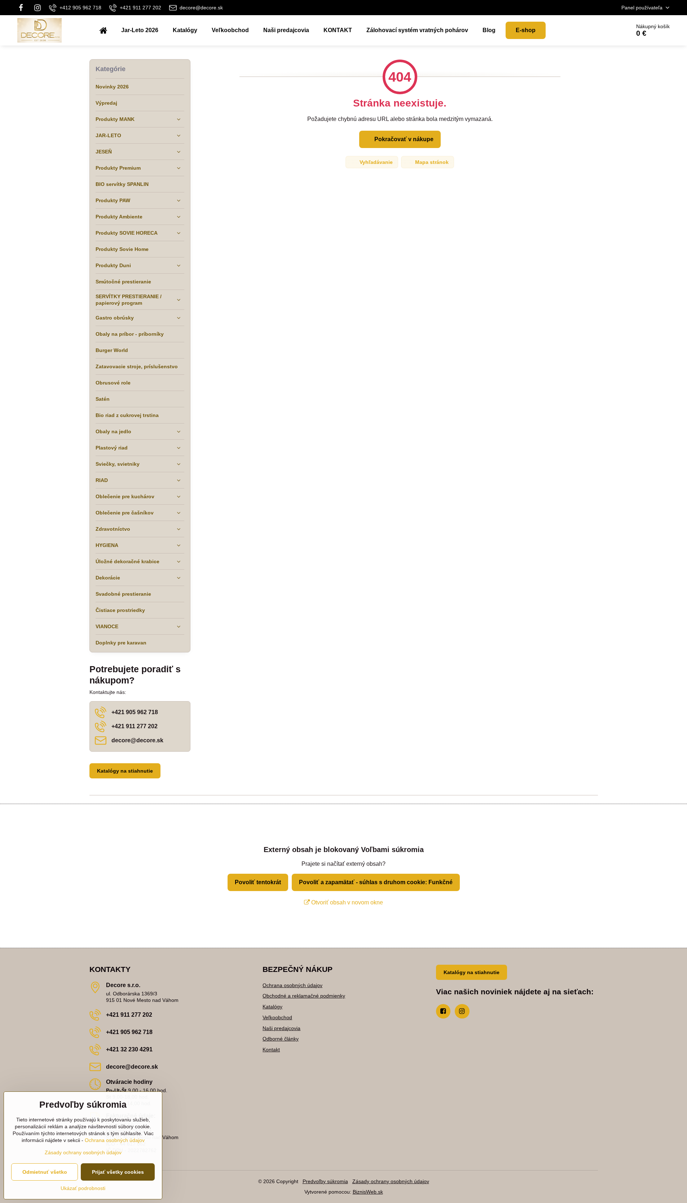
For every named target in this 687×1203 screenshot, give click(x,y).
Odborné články (281, 1039)
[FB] (23, 7)
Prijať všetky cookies (118, 1172)
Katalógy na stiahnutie (125, 771)
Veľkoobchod (277, 1017)
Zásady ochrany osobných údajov (390, 1181)
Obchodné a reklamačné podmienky (304, 996)
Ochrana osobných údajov (292, 985)
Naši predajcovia (281, 1028)
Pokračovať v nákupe (403, 139)
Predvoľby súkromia (325, 1181)
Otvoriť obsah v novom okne (346, 902)
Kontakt (271, 1049)
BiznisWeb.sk (368, 1192)
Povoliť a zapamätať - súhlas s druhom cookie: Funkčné (376, 882)
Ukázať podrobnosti (83, 1188)
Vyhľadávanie (375, 162)
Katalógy (272, 1006)
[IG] (37, 7)
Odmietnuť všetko (44, 1172)
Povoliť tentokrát (258, 882)
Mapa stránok (431, 162)
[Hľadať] (605, 30)
